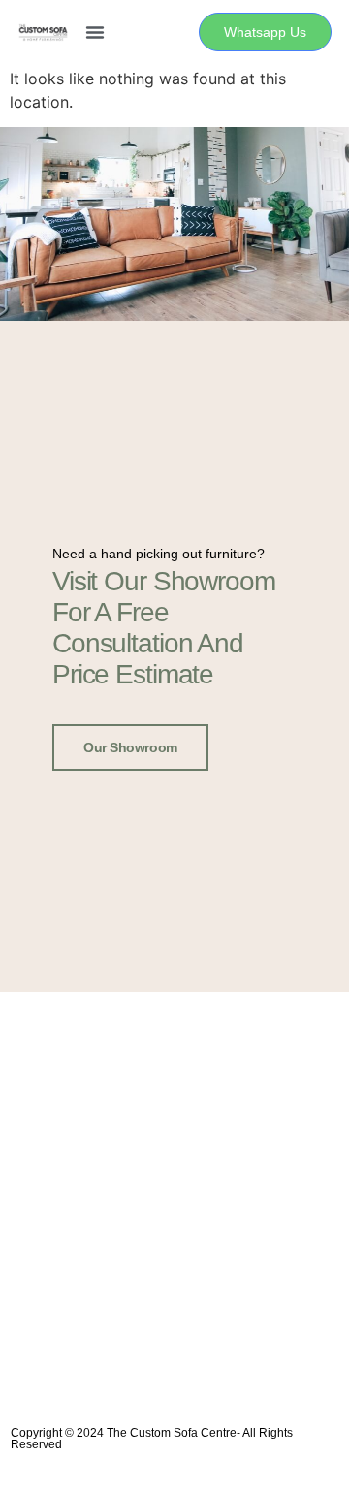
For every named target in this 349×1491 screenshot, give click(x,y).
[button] (95, 32)
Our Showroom (130, 747)
